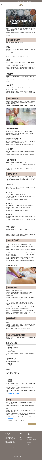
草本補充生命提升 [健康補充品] (14, 393)
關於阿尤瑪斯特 (30, 436)
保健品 (21, 439)
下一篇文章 (31, 424)
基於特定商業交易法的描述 (32, 439)
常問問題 (29, 442)
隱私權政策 (29, 437)
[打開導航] (1, 4)
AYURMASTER (10, 418)
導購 (28, 441)
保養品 (21, 437)
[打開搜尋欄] (37, 4)
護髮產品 (21, 436)
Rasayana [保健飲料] (12, 394)
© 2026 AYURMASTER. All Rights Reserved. (21, 456)
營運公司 (29, 444)
